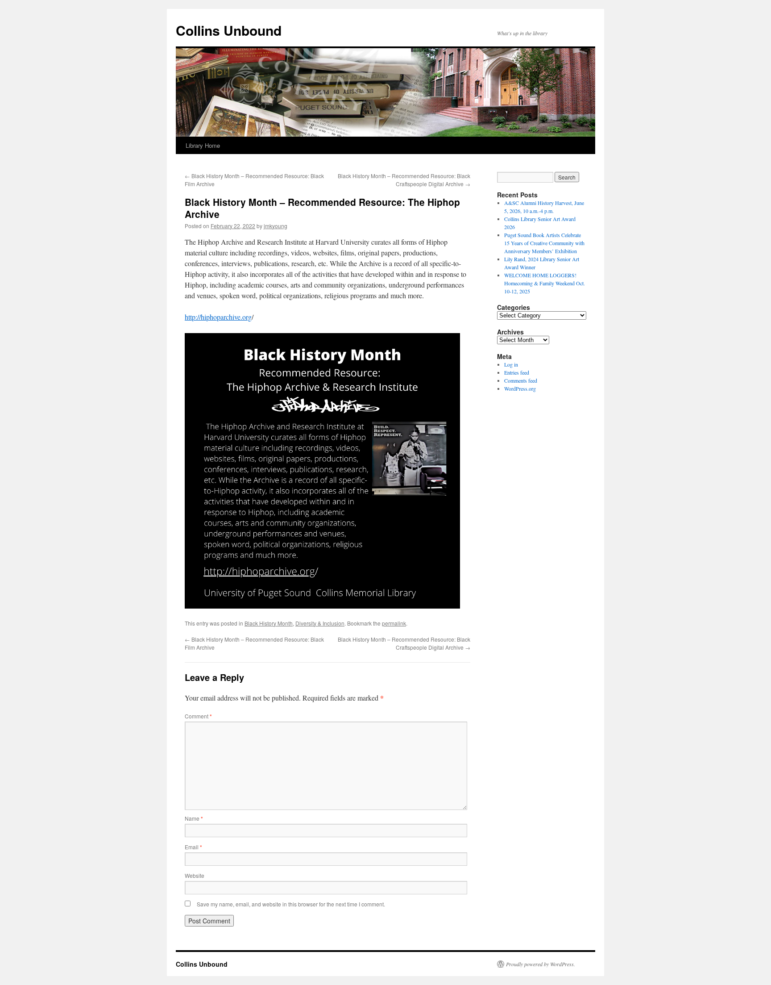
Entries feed (516, 372)
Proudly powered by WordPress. (540, 964)
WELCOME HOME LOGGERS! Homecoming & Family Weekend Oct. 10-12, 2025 (544, 283)
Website (194, 875)
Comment (198, 716)
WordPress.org (520, 388)
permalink (394, 623)
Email (193, 847)
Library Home (203, 145)
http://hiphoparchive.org (218, 316)
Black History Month (269, 623)
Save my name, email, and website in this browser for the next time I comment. (291, 904)
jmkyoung (275, 226)
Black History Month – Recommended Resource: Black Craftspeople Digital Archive (404, 180)
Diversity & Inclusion (319, 623)
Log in (511, 364)
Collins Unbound (229, 30)
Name (194, 818)
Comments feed (520, 380)
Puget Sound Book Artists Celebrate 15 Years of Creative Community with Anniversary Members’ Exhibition (544, 243)
